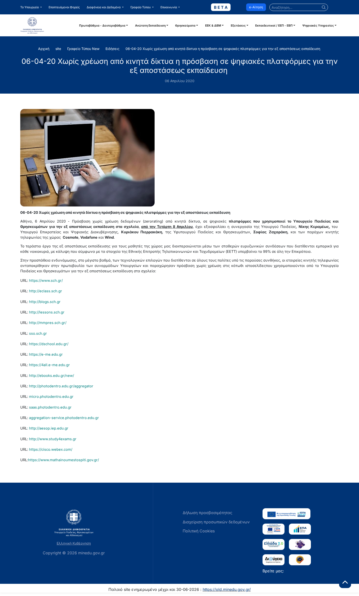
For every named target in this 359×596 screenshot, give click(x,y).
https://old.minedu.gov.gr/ (227, 589)
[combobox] (298, 7)
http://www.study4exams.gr (52, 439)
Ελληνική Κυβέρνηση (74, 543)
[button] (31, 7)
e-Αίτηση (256, 7)
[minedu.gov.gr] (49, 25)
